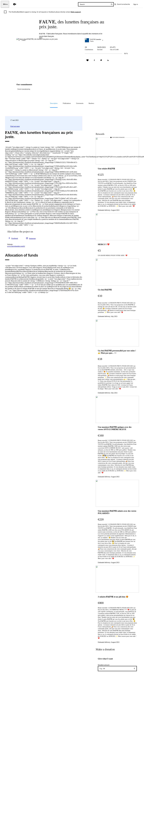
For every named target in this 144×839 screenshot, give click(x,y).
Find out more (15, 126)
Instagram (32, 238)
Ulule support (76, 12)
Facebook (14, 238)
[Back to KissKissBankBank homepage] (13, 4)
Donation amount (103, 665)
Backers (91, 103)
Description (54, 103)
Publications (67, 103)
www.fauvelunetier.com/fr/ (16, 246)
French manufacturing (23, 89)
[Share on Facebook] (94, 60)
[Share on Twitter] (101, 60)
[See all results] (111, 4)
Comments (79, 103)
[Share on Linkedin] (108, 60)
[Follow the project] (87, 60)
